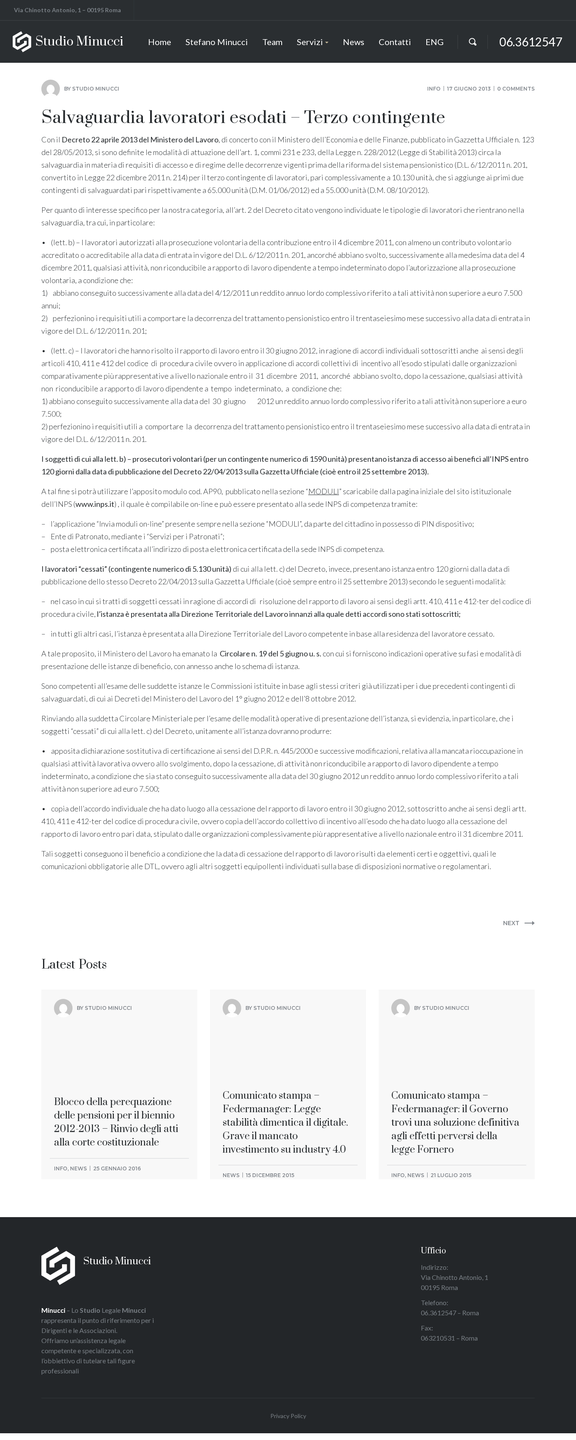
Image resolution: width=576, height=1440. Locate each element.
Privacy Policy (288, 1415)
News (78, 1168)
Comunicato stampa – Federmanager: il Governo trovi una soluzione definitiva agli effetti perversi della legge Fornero (455, 1061)
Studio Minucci (95, 89)
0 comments (516, 89)
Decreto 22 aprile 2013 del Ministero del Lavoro (140, 139)
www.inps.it (94, 504)
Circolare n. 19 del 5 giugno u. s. (271, 653)
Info (434, 89)
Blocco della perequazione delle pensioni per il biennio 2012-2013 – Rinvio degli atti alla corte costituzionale (116, 1054)
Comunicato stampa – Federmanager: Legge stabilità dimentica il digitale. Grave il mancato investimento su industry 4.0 (285, 1061)
